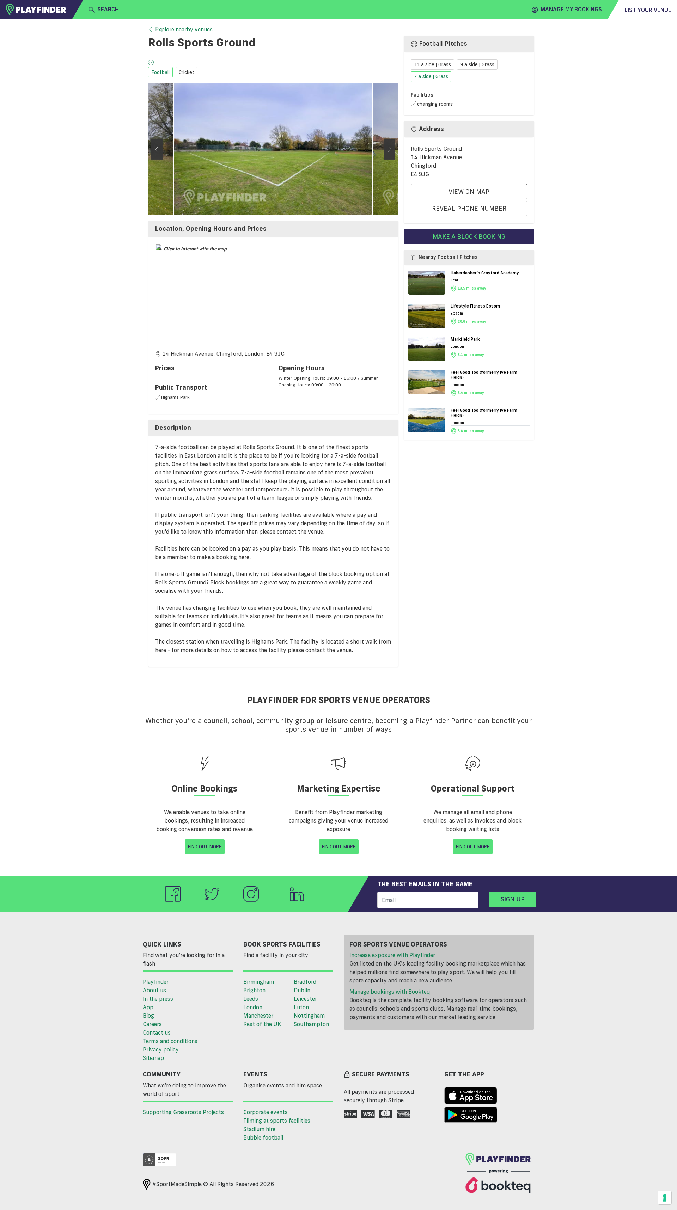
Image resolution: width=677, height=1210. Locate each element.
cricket (186, 72)
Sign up (513, 899)
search (108, 9)
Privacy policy (161, 1049)
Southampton (311, 1024)
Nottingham (309, 1015)
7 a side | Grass (431, 76)
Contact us (157, 1032)
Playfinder (156, 981)
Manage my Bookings (571, 9)
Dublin (302, 990)
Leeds (250, 998)
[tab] (273, 229)
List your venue (647, 9)
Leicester (305, 998)
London (252, 1007)
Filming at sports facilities (276, 1120)
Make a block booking (469, 236)
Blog (148, 1015)
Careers (152, 1024)
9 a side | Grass (477, 64)
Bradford (305, 981)
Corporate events (265, 1112)
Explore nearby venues (184, 29)
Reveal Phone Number (469, 208)
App (148, 1007)
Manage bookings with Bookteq (389, 991)
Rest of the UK (262, 1024)
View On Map (469, 191)
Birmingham (258, 981)
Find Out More (204, 846)
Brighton (254, 990)
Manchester (258, 1015)
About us (154, 990)
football (160, 72)
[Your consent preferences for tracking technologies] (664, 1197)
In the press (158, 998)
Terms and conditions (170, 1040)
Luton (301, 1007)
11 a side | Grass (432, 64)
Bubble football (263, 1137)
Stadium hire (259, 1129)
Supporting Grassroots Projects (183, 1112)
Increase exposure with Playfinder (392, 954)
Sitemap (153, 1057)
